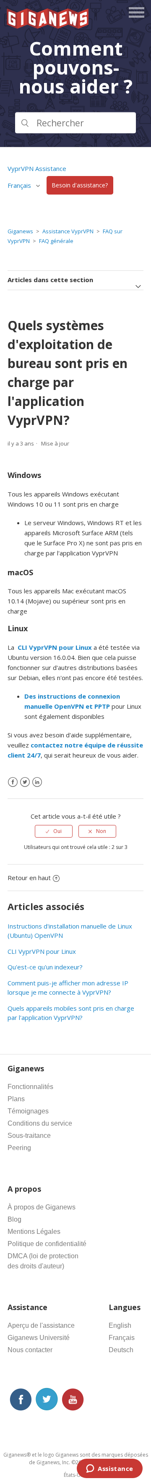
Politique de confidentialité (47, 1243)
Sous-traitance (29, 1135)
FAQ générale (56, 241)
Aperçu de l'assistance (41, 1325)
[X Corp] (25, 782)
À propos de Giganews (42, 1207)
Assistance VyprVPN (68, 231)
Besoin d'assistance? (80, 185)
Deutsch (121, 1349)
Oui (57, 831)
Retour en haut (29, 877)
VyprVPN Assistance (37, 168)
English (120, 1325)
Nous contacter (30, 1349)
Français (122, 1337)
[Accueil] (48, 26)
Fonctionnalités (30, 1086)
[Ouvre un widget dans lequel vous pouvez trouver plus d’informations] (110, 1469)
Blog (14, 1219)
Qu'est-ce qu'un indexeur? (45, 967)
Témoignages (28, 1111)
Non (101, 831)
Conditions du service (40, 1123)
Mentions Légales (34, 1231)
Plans (16, 1098)
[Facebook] (13, 782)
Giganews (20, 231)
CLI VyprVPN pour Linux (42, 951)
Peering (19, 1147)
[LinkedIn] (37, 782)
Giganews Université (39, 1337)
